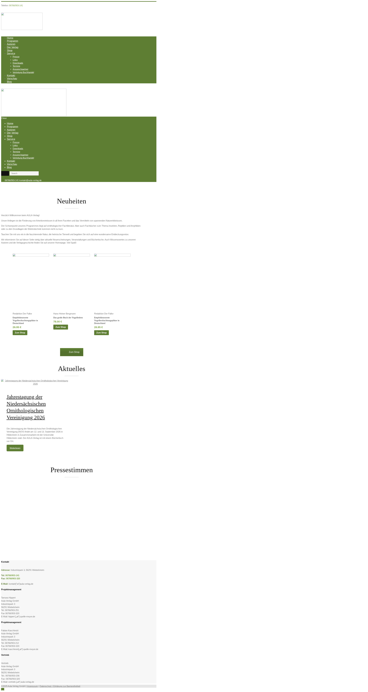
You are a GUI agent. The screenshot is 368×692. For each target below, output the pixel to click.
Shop (9, 50)
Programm (12, 41)
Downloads (18, 63)
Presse (16, 56)
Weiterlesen (15, 448)
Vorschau (12, 78)
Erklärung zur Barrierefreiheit (66, 686)
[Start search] (5, 173)
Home (10, 38)
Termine (16, 66)
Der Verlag (12, 47)
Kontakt (11, 75)
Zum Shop (20, 332)
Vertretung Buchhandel (23, 72)
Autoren (11, 44)
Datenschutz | (46, 686)
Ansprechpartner (20, 69)
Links (15, 60)
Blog (9, 81)
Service (11, 53)
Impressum (32, 686)
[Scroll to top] (2, 689)
